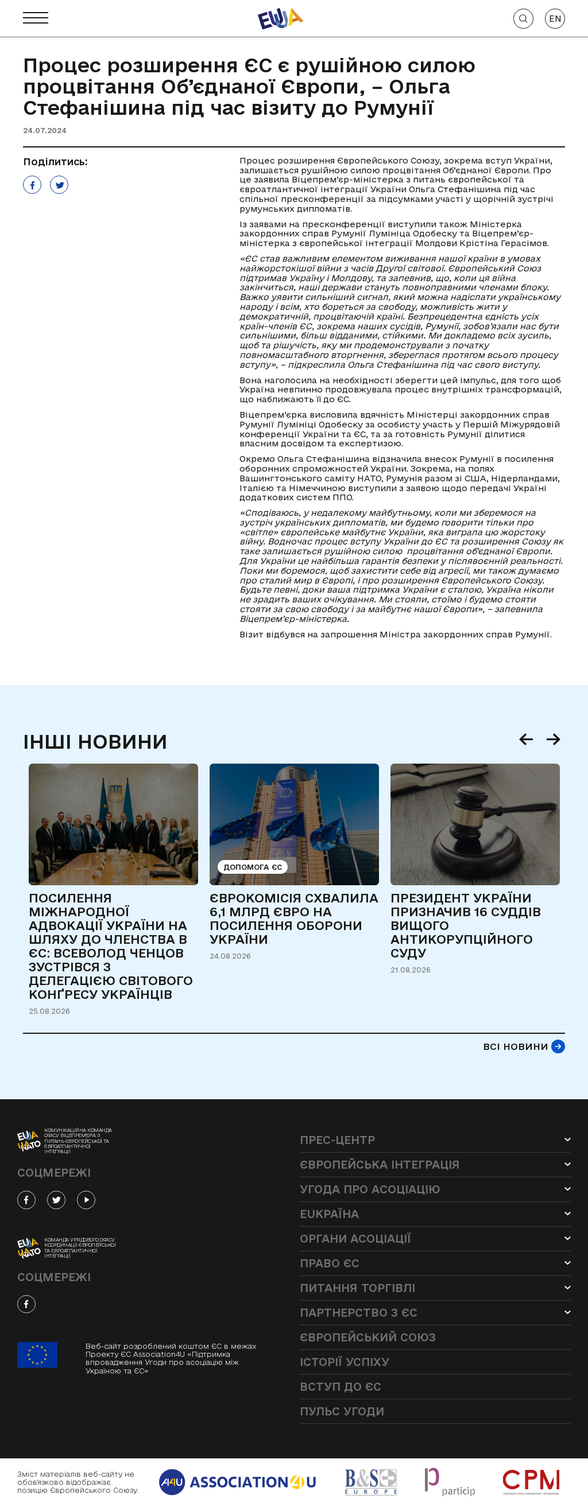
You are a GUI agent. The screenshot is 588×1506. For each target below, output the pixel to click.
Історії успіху (344, 1362)
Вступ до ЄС (340, 1386)
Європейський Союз (368, 1337)
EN (555, 19)
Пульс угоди (342, 1411)
